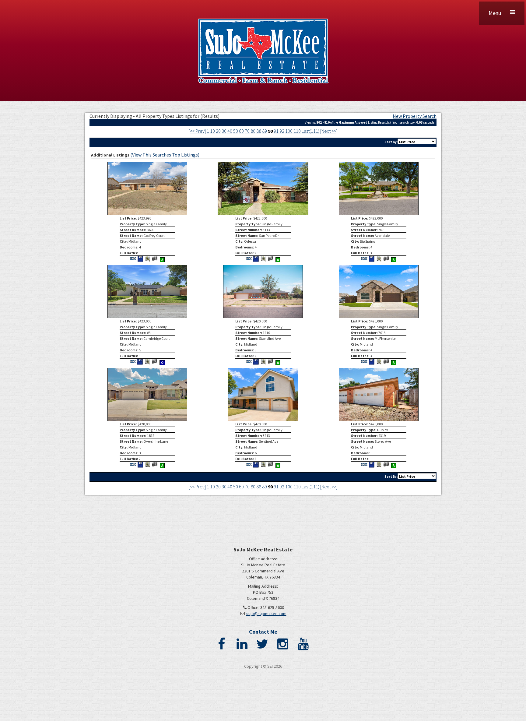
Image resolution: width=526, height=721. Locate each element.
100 (289, 131)
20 (218, 131)
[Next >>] (329, 131)
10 (212, 131)
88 (258, 131)
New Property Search (415, 116)
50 (235, 131)
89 (264, 131)
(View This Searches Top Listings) (164, 155)
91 (276, 131)
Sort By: (391, 142)
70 (247, 131)
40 (229, 131)
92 (281, 131)
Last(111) (310, 131)
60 (241, 131)
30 (224, 131)
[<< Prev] (197, 131)
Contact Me (263, 631)
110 (297, 131)
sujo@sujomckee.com (266, 613)
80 (253, 131)
